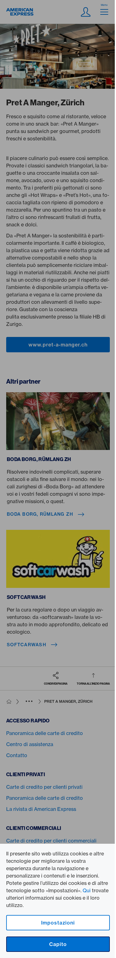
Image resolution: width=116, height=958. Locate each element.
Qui (87, 890)
